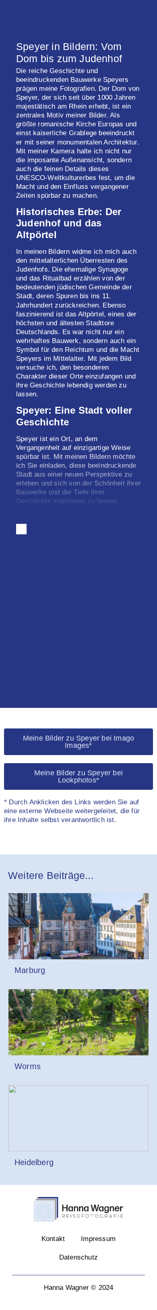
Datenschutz (78, 1257)
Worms (27, 1066)
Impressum (98, 1239)
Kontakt (53, 1239)
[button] (8, 627)
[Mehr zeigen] (21, 529)
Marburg (29, 970)
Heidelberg (34, 1162)
